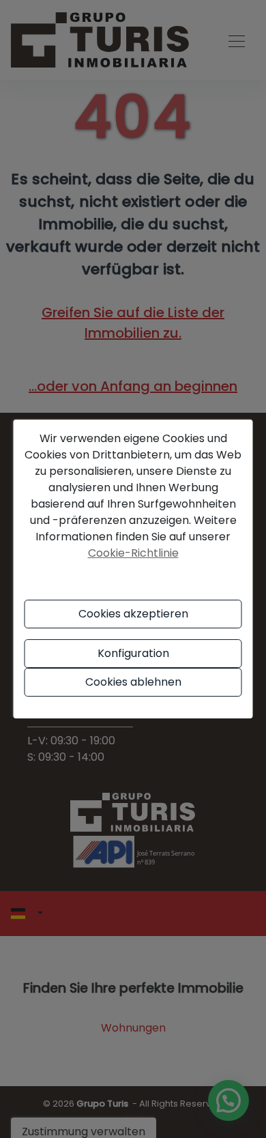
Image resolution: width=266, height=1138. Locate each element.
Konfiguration (133, 653)
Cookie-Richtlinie (133, 553)
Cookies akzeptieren (133, 614)
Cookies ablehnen (133, 682)
